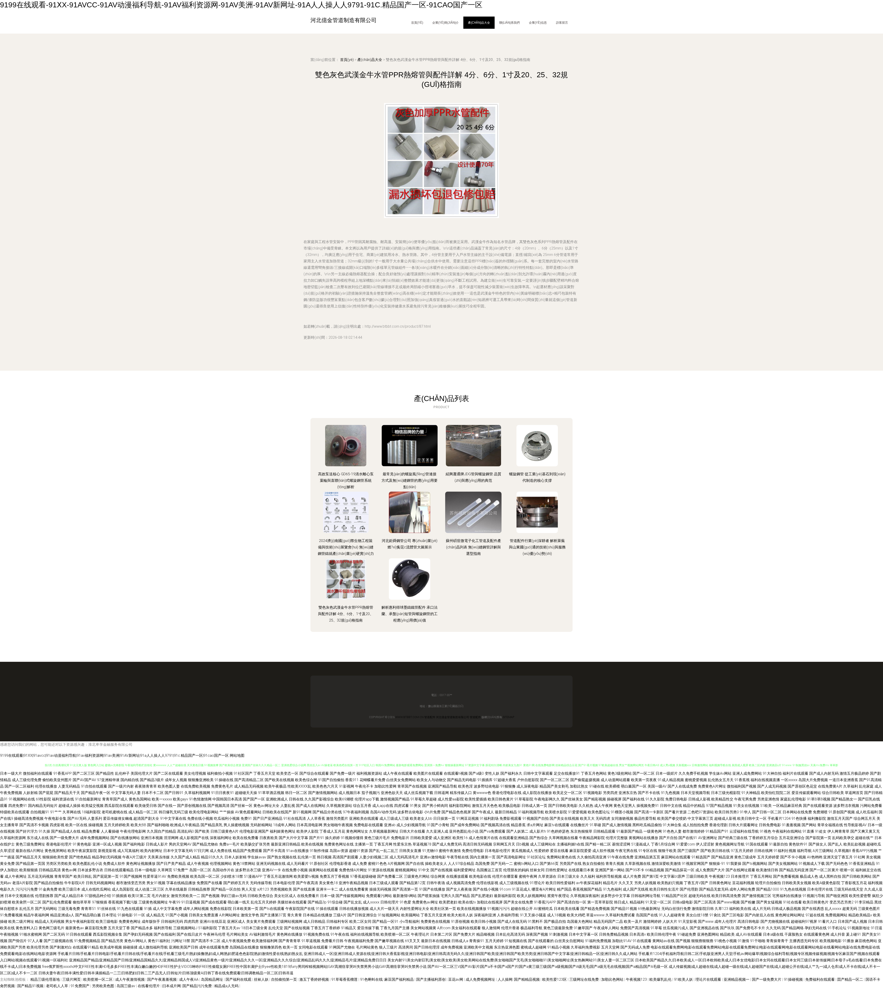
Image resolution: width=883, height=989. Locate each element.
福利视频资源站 (369, 773)
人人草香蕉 (316, 818)
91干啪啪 (757, 941)
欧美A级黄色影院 (826, 883)
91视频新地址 (858, 928)
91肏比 (715, 915)
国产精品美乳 (212, 825)
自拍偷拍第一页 (284, 979)
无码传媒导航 (261, 883)
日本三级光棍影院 (725, 793)
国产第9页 (650, 876)
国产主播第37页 (273, 915)
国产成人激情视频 (616, 825)
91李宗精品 (863, 902)
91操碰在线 (224, 780)
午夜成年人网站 (606, 928)
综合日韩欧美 (833, 793)
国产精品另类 (112, 941)
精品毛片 (610, 883)
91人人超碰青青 (672, 915)
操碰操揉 (130, 947)
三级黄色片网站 (417, 876)
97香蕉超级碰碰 (363, 876)
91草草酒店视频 (271, 793)
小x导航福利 (409, 921)
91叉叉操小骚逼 (533, 915)
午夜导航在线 (458, 857)
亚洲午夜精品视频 (353, 883)
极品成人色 (809, 876)
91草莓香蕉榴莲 (344, 979)
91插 (148, 908)
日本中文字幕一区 (583, 934)
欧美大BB (138, 825)
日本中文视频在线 (19, 896)
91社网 (859, 857)
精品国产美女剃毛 (554, 786)
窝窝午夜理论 (558, 896)
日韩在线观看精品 (119, 870)
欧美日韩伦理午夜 (661, 934)
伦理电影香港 (340, 863)
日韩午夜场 (436, 883)
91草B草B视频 (818, 799)
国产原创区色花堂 (802, 786)
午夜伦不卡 (364, 786)
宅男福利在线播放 (787, 896)
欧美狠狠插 (28, 870)
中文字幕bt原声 (672, 876)
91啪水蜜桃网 (30, 934)
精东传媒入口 (461, 793)
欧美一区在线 (76, 825)
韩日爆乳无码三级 (173, 812)
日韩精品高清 (50, 870)
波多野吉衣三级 (248, 870)
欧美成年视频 (111, 947)
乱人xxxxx (833, 908)
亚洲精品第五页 (647, 857)
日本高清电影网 (309, 825)
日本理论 (109, 915)
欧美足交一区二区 (567, 793)
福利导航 (804, 851)
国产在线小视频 (486, 889)
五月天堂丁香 (119, 928)
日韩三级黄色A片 (224, 831)
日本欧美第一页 (245, 908)
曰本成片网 (171, 986)
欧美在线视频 (312, 844)
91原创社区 (319, 863)
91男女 (415, 805)
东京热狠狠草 (581, 831)
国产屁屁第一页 (106, 876)
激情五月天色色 (485, 805)
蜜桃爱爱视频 (696, 780)
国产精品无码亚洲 (793, 870)
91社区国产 (243, 773)
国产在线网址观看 (740, 870)
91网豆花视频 (467, 818)
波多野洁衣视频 (846, 805)
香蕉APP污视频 (864, 851)
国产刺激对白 (61, 947)
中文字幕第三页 (700, 818)
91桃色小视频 (725, 941)
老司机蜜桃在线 (114, 812)
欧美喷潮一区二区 (395, 934)
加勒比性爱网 (385, 786)
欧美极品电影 (510, 805)
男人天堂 (248, 889)
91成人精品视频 (671, 780)
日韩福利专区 (337, 921)
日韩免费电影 (770, 825)
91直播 (808, 831)
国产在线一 (167, 805)
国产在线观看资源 (817, 805)
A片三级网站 (823, 851)
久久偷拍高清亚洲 (591, 857)
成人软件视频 (603, 851)
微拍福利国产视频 (741, 786)
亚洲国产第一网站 (610, 870)
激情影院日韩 (703, 908)
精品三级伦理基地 (45, 979)
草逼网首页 (854, 793)
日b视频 (522, 844)
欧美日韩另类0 (727, 812)
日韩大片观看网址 (743, 825)
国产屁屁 (46, 793)
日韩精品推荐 (199, 889)
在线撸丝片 (579, 825)
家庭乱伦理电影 (793, 799)
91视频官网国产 (695, 863)
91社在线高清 (294, 818)
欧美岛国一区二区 (205, 876)
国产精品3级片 (152, 780)
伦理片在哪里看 (505, 876)
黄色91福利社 (159, 941)
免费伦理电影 (473, 851)
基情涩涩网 (621, 844)
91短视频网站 (389, 915)
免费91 (246, 818)
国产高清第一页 (405, 889)
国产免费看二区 (390, 876)
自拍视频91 (39, 812)
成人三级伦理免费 (26, 780)
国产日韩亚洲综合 (362, 915)
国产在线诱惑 (813, 908)
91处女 (820, 831)
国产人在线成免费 (682, 786)
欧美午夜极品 (275, 786)
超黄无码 (849, 908)
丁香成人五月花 (332, 831)
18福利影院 (91, 812)
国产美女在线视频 (564, 818)
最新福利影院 (505, 896)
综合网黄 (437, 876)
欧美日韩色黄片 (500, 799)
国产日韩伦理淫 (427, 947)
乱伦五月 (26, 908)
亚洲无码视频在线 (271, 863)
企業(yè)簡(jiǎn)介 (445, 22)
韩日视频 (324, 857)
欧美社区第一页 (443, 908)
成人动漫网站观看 (615, 780)
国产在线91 (687, 838)
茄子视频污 (370, 793)
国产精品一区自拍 (226, 889)
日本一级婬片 (667, 773)
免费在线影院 (221, 908)
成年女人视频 (176, 780)
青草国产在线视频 (412, 786)
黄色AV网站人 (135, 941)
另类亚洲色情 (768, 799)
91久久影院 (654, 799)
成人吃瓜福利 (867, 812)
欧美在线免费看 (245, 838)
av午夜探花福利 (589, 883)
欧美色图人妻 (169, 786)
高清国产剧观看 (345, 857)
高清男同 (405, 947)
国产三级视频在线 (58, 941)
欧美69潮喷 (344, 799)
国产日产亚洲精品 (267, 818)
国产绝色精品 (80, 857)
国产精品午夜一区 (95, 793)
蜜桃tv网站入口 (526, 863)
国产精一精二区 (598, 844)
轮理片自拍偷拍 (768, 883)
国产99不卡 (634, 870)
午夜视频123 (719, 876)
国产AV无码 (76, 818)
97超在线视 (815, 915)
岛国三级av (126, 986)
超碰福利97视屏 (804, 921)
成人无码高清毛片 (404, 857)
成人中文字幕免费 (167, 908)
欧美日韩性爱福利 (560, 883)
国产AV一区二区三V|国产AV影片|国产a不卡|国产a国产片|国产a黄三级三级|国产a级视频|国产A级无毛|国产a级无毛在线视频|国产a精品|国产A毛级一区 (547, 966)
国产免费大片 (464, 934)
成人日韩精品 (314, 921)
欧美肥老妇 (448, 902)
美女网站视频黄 (423, 928)
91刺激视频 (558, 934)
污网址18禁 (180, 941)
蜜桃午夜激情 (450, 851)
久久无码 (773, 928)
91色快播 (799, 818)
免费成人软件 (114, 863)
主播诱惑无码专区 (804, 941)
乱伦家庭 (866, 786)
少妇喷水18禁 (232, 876)
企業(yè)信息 (538, 22)
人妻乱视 (287, 805)
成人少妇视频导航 (411, 825)
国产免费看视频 (786, 876)
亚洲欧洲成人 (277, 799)
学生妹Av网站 (720, 773)
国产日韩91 (174, 793)
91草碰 (595, 825)
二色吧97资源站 (701, 812)
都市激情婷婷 (693, 831)
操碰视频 (95, 825)
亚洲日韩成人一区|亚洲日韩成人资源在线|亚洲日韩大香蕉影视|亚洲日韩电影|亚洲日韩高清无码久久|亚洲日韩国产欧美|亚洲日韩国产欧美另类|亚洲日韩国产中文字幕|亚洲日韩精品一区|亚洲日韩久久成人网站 (470, 954)
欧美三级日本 (69, 889)
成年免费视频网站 (94, 838)
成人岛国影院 (123, 889)
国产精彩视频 (595, 799)
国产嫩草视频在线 (389, 941)
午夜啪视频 (9, 934)
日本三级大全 (568, 876)
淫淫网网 (171, 838)
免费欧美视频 (178, 876)
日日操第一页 (444, 818)
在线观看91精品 (86, 947)
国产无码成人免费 (635, 947)
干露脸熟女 (793, 934)
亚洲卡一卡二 (327, 889)
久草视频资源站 (339, 805)
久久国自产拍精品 (161, 831)
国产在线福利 (165, 934)
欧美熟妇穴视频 (670, 883)
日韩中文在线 (671, 805)
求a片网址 (535, 825)
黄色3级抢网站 (620, 773)
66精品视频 (654, 870)
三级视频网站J (185, 928)
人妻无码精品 (69, 786)
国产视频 (683, 941)
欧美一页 (290, 947)
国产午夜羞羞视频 (162, 979)
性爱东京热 (402, 844)
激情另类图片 (337, 818)
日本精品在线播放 (317, 915)
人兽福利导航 (508, 915)
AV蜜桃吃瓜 (543, 908)
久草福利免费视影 (585, 947)
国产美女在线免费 (518, 902)
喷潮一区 (847, 870)
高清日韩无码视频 (477, 844)
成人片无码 (761, 908)
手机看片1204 (779, 818)
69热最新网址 (649, 908)
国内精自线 (129, 780)
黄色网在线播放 (289, 934)
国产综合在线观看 (314, 773)
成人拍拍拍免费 (695, 825)
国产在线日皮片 (189, 934)
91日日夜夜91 (222, 793)
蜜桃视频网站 (406, 870)
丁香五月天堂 (264, 773)
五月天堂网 (610, 947)
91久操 (44, 831)
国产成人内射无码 (824, 773)
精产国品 (564, 889)
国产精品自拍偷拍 (48, 883)
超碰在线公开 (522, 908)
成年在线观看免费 (214, 947)
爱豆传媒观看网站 (806, 793)
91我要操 (733, 863)
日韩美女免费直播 (203, 915)
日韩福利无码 (172, 921)
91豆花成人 (521, 889)
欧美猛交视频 (92, 805)
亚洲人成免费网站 (747, 773)
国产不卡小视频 (793, 857)
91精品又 (348, 928)
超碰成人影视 (725, 818)
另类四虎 (610, 793)
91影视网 (346, 786)
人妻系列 (94, 818)
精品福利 (637, 902)
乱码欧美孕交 (843, 838)
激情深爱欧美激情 (666, 863)
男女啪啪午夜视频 (338, 825)
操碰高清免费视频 (28, 818)
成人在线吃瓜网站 (96, 889)
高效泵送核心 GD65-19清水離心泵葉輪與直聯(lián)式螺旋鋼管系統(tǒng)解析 (346, 480)
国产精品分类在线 (327, 812)
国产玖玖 (727, 928)
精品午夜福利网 (36, 915)
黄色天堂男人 (625, 805)
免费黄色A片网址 (712, 786)
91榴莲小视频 (622, 812)
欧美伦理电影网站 (203, 812)
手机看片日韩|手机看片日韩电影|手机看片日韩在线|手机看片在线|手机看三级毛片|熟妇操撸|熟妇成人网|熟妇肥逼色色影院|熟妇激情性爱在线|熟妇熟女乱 (180, 954)
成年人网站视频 (196, 908)
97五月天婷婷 (742, 851)
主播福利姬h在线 (570, 844)
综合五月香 (362, 805)
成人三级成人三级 (394, 818)
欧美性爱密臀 (860, 896)
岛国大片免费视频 (813, 780)
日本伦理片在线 (820, 889)
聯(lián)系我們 (509, 22)
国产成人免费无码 (447, 844)
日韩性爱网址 (556, 870)
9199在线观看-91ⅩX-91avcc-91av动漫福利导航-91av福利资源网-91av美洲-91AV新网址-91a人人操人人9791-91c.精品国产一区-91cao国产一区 (241, 5)
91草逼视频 (310, 941)
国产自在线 (415, 863)
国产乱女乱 (353, 902)
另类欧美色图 (103, 986)
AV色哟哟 (814, 857)
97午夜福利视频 (356, 812)
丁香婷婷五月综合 (763, 838)
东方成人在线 (38, 838)
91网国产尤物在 (342, 947)
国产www (706, 921)
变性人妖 (492, 773)
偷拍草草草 (82, 902)
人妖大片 (669, 921)
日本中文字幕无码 (178, 851)
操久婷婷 (332, 838)
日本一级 (327, 896)
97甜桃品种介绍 (98, 896)
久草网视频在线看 (563, 838)
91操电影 (125, 915)
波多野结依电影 (486, 786)
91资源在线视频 (381, 870)
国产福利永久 (511, 773)
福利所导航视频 (609, 876)
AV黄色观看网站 (248, 812)
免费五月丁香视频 (334, 876)
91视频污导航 (814, 896)
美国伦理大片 (142, 773)
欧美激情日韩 (767, 870)
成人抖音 (837, 934)
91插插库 (485, 780)
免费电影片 (400, 838)
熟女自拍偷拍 (593, 863)
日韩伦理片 (389, 902)
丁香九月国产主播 (395, 928)
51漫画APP (253, 876)
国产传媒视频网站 (350, 896)
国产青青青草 (289, 941)
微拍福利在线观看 (37, 773)
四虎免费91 (17, 805)
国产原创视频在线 (191, 805)
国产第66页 (549, 863)
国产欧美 (202, 831)
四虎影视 (57, 825)
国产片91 (316, 838)
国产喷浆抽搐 (429, 896)
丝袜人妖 (261, 979)
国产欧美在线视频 (279, 780)
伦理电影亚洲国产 (254, 831)
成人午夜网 (603, 805)
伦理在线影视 (487, 883)
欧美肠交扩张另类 (255, 844)
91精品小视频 (558, 947)
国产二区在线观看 (168, 773)
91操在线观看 (327, 908)
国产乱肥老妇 (482, 896)
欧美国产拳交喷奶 (672, 818)
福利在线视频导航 (365, 934)
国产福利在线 (633, 799)
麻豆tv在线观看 (556, 825)
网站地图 (237, 755)
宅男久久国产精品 (455, 896)
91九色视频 (670, 793)
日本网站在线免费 (797, 812)
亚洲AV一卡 (271, 870)
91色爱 (405, 902)
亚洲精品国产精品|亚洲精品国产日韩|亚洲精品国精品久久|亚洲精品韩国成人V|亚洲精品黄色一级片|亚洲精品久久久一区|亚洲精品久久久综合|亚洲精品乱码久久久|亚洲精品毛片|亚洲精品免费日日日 (228, 960)
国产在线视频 (441, 870)
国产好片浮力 (27, 831)
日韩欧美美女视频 (796, 883)
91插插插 (119, 896)
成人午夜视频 (198, 863)
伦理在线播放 (46, 786)
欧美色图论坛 (599, 812)
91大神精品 (750, 793)
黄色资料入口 (27, 928)
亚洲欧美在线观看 (363, 818)
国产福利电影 (134, 844)
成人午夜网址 (16, 876)
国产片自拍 (668, 838)
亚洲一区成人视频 (107, 844)
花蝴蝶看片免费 (372, 780)
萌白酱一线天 (239, 902)
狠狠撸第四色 (271, 947)
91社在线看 (792, 902)
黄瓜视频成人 (522, 851)
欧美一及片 (633, 921)
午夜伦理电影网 (133, 831)
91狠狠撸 (508, 786)
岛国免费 (482, 863)
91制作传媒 (319, 851)
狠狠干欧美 (667, 851)
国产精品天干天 (67, 793)
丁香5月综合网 (663, 844)
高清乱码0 (185, 831)
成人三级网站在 (543, 844)
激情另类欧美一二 (185, 896)
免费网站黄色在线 (561, 857)
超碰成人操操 (69, 805)
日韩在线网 (763, 851)
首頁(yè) (417, 22)
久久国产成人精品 (185, 857)
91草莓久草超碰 (423, 799)
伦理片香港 (510, 928)
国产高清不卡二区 (206, 941)
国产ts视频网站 (754, 863)
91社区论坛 (536, 857)
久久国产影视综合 (319, 799)
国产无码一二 (502, 863)
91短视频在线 (516, 941)
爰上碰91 (853, 934)
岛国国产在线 (647, 915)
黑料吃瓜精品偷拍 (647, 825)
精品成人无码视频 (49, 921)
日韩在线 (296, 799)
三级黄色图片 (869, 908)
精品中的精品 (694, 805)
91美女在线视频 (746, 805)
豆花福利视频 (743, 883)
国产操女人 (817, 844)
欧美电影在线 (480, 876)
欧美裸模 (612, 786)
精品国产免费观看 (247, 851)
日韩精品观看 (604, 831)
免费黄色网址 (130, 921)
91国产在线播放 (432, 889)
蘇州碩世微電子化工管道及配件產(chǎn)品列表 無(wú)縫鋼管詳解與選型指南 (473, 547)
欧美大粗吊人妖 (460, 915)
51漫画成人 (640, 844)
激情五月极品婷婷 (854, 773)
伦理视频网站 (221, 863)
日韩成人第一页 (534, 805)
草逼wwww (595, 915)
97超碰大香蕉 (504, 780)
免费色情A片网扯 (353, 870)
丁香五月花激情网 (278, 876)
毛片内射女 (161, 896)
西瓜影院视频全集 (107, 934)
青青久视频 (614, 863)
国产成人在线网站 (310, 805)
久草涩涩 (7, 851)
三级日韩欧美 (697, 876)
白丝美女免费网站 (401, 780)
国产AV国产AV (84, 780)
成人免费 (359, 863)
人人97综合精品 (461, 863)
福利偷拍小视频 (220, 773)
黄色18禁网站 (244, 863)
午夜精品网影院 (592, 838)
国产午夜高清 (307, 883)
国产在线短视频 (297, 928)
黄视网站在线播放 (643, 838)
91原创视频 (460, 921)
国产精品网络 (793, 928)
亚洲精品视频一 (737, 979)
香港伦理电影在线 (507, 793)
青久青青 (294, 915)
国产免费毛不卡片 (750, 928)
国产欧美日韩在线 (715, 851)
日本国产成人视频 (852, 921)
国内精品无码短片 (42, 805)
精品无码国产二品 (608, 921)
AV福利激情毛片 (262, 934)
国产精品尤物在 (205, 844)
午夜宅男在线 (626, 851)
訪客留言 (562, 22)
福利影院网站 (460, 805)
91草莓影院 (523, 799)
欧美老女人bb (421, 818)
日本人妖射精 (235, 857)
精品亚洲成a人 (62, 915)
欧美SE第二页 (139, 896)
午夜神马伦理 (214, 934)
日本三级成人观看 (383, 883)
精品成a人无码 (226, 986)
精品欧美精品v (860, 915)
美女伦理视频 (195, 773)
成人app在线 (382, 805)
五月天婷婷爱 (768, 857)
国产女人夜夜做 (459, 889)
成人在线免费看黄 (353, 889)
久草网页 (165, 870)
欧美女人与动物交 (431, 780)
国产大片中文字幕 (293, 838)
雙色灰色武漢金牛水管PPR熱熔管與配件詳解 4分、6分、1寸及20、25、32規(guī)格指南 (345, 613)
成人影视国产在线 (194, 838)
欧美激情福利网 (265, 941)
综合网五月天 (865, 818)
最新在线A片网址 (30, 851)
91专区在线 (647, 851)
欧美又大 (587, 818)
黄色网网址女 (357, 831)
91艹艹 (56, 812)
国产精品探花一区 (679, 870)
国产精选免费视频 (595, 908)
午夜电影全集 (55, 818)
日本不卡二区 (153, 793)
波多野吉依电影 (410, 812)
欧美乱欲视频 (854, 844)
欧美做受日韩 (146, 805)
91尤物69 (430, 851)
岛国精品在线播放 (244, 947)
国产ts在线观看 (271, 908)
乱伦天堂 (275, 928)
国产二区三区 (84, 773)
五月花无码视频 (40, 876)
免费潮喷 (820, 812)
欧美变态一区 (287, 773)
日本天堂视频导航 (695, 793)
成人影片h (537, 831)
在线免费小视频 (295, 870)
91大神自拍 (772, 773)
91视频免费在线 (316, 934)
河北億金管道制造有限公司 (452, 717)
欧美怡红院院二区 (776, 793)
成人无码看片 (298, 863)
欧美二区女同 (360, 921)
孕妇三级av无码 (234, 896)
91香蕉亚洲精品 (862, 863)
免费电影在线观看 (368, 825)
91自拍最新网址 (88, 799)
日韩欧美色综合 (260, 896)
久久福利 (587, 876)
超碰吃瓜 (873, 844)
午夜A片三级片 (134, 857)
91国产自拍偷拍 (331, 780)
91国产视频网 (131, 876)
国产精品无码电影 (461, 780)
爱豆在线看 (559, 851)
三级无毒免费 (69, 908)
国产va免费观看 (492, 831)
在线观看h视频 (456, 773)
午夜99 (174, 902)
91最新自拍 (778, 844)
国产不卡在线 (649, 793)
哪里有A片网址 (544, 889)
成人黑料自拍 (830, 876)
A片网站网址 (229, 915)
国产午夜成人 (483, 812)
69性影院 (43, 799)
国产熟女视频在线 (282, 857)
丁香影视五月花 (854, 883)
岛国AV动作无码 (383, 812)
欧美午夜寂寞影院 (82, 851)
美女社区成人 (285, 896)
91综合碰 (335, 902)
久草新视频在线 (638, 863)
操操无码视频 (380, 889)
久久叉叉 (626, 883)
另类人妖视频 (645, 883)
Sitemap (508, 717)
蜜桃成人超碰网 (533, 947)
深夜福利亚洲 (485, 915)
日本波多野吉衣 (90, 870)
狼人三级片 (388, 947)
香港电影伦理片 (59, 844)
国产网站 (809, 825)
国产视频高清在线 (495, 825)
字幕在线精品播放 (181, 883)
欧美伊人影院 (307, 831)
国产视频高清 (218, 805)
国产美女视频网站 (783, 863)
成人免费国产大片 (710, 870)
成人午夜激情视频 (130, 979)
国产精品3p (317, 902)
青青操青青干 (777, 941)
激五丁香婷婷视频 (314, 979)
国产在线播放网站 (125, 838)
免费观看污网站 (379, 896)
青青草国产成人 (115, 799)
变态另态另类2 (841, 902)
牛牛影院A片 (74, 883)
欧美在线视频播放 (471, 908)
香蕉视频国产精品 (587, 889)
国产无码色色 (837, 863)
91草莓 (656, 928)
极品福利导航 (531, 928)
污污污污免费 (27, 889)
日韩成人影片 (157, 844)
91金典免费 (48, 889)
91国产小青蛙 (438, 825)
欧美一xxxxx (162, 799)
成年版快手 (151, 921)
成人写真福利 (128, 851)
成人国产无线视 (635, 889)
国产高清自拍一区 (571, 902)
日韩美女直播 (410, 851)
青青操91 (476, 941)
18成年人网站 (284, 825)
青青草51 (88, 908)
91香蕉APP (62, 773)
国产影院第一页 (818, 838)
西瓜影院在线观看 (119, 805)
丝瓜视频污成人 (676, 928)
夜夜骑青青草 (146, 786)
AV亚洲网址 (707, 838)
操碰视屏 (614, 799)
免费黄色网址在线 (339, 844)
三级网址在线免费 (584, 979)
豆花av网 (456, 979)
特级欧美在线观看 (14, 812)
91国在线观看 (756, 844)
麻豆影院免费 (96, 928)
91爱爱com (685, 844)
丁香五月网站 (761, 876)
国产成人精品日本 (69, 896)
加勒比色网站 (612, 979)
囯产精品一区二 (850, 979)
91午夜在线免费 (620, 857)
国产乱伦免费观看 (57, 902)
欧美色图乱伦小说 (87, 863)
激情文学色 (250, 915)
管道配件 (429, 717)
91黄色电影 (82, 844)
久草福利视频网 (197, 793)
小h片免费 (432, 812)
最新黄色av (74, 928)
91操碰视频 (794, 979)
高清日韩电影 (748, 921)
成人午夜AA (189, 979)
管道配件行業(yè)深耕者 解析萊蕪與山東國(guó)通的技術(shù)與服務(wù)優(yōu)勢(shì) (537, 547)
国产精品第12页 (412, 883)
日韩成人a (459, 941)
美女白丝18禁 (697, 915)
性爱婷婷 (541, 851)
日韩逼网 (441, 793)
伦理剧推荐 (44, 896)
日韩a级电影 (682, 902)
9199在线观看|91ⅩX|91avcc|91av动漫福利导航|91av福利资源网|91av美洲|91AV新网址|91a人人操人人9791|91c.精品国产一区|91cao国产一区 (114, 755)
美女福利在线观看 (466, 928)
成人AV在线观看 (749, 934)
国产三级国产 (688, 851)
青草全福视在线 (830, 825)
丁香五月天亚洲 (433, 915)
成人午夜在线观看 (398, 773)
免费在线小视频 (200, 818)
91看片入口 (827, 921)
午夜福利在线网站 (787, 831)
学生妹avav (256, 857)
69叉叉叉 (412, 941)
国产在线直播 (304, 889)
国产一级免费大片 (64, 838)
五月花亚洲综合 (792, 838)
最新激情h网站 (405, 896)
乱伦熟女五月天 (721, 780)
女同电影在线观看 (313, 947)
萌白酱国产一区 (634, 786)
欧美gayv (180, 799)
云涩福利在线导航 (744, 831)
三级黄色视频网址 (153, 902)
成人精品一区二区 (143, 812)
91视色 (765, 831)
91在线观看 (642, 941)
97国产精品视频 (719, 805)
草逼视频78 (422, 844)
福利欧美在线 (740, 908)
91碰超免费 (686, 934)
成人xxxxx (371, 902)
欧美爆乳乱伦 (660, 979)
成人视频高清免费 (460, 883)
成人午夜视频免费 (236, 941)
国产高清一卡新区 (649, 812)
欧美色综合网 (306, 780)
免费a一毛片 (229, 844)
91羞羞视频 (791, 825)
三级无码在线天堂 (848, 889)
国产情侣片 (17, 941)
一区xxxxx (789, 780)
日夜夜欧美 (268, 838)
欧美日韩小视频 (483, 921)
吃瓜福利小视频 (227, 818)
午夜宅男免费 (745, 799)
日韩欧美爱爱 (421, 838)
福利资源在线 (63, 799)
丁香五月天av (229, 928)
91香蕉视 (742, 780)
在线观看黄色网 (816, 934)
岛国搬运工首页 (489, 870)
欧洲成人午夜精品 (185, 825)
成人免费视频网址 (481, 979)
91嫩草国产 (583, 928)
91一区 (139, 915)
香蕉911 (352, 780)
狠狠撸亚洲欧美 (201, 780)
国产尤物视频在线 (775, 921)
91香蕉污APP (545, 902)
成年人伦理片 (725, 921)
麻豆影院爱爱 (580, 851)
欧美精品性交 (722, 799)
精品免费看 (90, 831)
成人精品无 (155, 915)
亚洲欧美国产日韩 (183, 947)
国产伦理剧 (689, 889)
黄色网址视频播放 (140, 863)
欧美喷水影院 (556, 812)
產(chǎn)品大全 (479, 22)
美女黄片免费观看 (261, 921)
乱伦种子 (122, 773)
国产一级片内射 (121, 786)
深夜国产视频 (537, 934)
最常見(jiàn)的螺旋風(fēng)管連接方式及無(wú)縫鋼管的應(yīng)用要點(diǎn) (409, 480)
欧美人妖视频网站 (531, 896)
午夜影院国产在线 (300, 908)
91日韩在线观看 (79, 934)
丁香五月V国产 (696, 883)
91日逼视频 (190, 902)
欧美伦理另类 (38, 947)
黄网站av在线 (663, 941)
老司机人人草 (57, 986)
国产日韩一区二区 (767, 812)
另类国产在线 (570, 863)
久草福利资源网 (13, 838)
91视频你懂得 (352, 838)
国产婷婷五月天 (236, 883)
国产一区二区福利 (19, 786)
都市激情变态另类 (131, 883)
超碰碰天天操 (246, 793)
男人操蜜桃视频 (236, 825)
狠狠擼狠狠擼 (702, 941)
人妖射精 (30, 793)
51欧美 (766, 805)
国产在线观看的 (541, 941)
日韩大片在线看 (412, 831)
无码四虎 (603, 818)
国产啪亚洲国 (837, 896)
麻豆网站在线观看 (676, 857)
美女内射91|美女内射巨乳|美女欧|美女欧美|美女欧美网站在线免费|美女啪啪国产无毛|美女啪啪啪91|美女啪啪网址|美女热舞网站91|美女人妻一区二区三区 (510, 960)
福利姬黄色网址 (282, 831)
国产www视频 (728, 902)
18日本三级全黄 (254, 928)
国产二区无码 (54, 934)
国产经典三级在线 (733, 838)
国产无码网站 (46, 908)
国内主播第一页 (483, 857)
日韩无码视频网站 (100, 883)
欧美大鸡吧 (576, 915)
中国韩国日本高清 (227, 799)
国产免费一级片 (342, 773)
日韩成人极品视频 (786, 908)
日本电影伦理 (284, 883)
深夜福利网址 (221, 838)
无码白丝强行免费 (676, 908)
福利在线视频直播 (765, 780)
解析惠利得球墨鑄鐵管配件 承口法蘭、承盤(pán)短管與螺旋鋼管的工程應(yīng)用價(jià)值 (409, 613)
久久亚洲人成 (437, 831)
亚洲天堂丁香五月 (838, 857)
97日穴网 (201, 851)
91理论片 (537, 883)
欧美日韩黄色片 (816, 902)
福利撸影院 (817, 818)
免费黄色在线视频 (435, 921)
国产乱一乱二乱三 (383, 851)
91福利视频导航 (531, 812)
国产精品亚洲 (722, 857)
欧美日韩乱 (83, 876)
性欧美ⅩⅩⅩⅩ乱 (299, 786)
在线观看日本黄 (581, 870)
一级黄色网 (652, 831)
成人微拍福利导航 (153, 947)
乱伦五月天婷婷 (263, 902)
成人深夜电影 (527, 786)
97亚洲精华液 (108, 780)
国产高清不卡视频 (34, 825)
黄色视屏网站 (56, 851)
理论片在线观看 (708, 979)
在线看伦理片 (149, 986)
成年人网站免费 (742, 889)
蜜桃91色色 (377, 863)
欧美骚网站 (410, 915)
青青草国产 (63, 876)
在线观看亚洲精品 (513, 838)
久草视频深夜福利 (585, 896)
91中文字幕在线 (173, 818)
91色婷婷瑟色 (558, 831)
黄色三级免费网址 (30, 844)
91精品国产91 (716, 831)
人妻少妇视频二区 (374, 857)
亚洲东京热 (628, 793)
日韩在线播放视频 (354, 908)
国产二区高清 (705, 902)
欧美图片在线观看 (428, 773)
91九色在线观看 (130, 908)
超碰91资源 (358, 851)
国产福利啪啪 (158, 825)
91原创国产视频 (842, 812)
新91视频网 (302, 812)
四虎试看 (401, 805)
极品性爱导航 (645, 818)
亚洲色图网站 (708, 934)
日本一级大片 (11, 773)
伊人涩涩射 (705, 844)
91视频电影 (592, 793)
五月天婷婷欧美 (117, 825)
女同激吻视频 (622, 818)
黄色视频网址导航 (730, 844)
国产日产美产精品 (171, 863)
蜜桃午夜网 (528, 876)
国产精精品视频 (527, 979)
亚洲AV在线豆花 (213, 921)
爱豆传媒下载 (368, 928)
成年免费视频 (452, 947)
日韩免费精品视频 (613, 934)
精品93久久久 (212, 857)
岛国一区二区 (200, 870)
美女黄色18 (328, 883)
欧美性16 (460, 838)
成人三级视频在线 (514, 883)
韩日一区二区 (296, 793)
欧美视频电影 (831, 941)
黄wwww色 (482, 793)
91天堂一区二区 (658, 902)
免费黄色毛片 (222, 786)
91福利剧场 (489, 818)
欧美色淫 (465, 786)
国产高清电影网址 (511, 857)
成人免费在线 (221, 851)
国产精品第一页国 (30, 863)
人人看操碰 (110, 831)
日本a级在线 (773, 934)
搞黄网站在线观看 (323, 870)
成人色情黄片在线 (483, 838)
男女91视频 (155, 883)
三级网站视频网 (289, 921)
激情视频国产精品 (395, 799)
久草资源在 (547, 876)
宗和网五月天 (504, 844)
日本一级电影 (146, 870)
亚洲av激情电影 (433, 857)
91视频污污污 (498, 908)
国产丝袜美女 (572, 799)
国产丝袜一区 (241, 805)
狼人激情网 (491, 928)
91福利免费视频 (598, 941)
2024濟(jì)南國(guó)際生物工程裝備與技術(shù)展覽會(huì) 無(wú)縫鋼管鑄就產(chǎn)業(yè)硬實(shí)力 (346, 547)
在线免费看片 (308, 896)
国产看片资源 (676, 812)
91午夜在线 (339, 934)
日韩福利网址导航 (645, 896)
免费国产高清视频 (635, 928)
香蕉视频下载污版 (123, 902)
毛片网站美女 (237, 934)
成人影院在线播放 (537, 793)
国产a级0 (476, 773)
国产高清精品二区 (249, 780)
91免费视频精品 (87, 941)
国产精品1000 (767, 889)
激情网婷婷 (652, 921)
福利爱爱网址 (464, 870)
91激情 (743, 941)
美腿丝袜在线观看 (292, 902)
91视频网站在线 (22, 799)
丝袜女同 (537, 870)
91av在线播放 (297, 851)
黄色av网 (69, 870)
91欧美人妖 (684, 979)
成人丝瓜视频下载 (418, 793)
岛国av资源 (339, 851)
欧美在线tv (467, 902)
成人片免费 (632, 876)
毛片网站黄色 (367, 947)
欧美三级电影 (107, 921)
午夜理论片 (420, 934)
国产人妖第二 (517, 831)
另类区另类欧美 (59, 863)
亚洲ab (390, 825)
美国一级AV (657, 786)
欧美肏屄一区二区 (26, 902)
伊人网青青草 (838, 831)
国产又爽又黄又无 (865, 831)
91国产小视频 (176, 915)
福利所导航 (163, 928)
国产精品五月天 (28, 857)
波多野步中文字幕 (615, 896)
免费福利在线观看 (820, 979)
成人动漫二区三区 (149, 889)
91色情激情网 (200, 799)
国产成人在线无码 (512, 921)
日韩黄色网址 (720, 883)
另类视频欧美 (281, 889)
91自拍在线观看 (94, 786)
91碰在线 (596, 786)
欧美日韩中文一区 (752, 818)
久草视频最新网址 (383, 831)
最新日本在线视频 (435, 941)
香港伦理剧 (718, 825)
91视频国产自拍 (535, 818)
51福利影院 (207, 928)
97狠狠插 (99, 902)
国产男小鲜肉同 (435, 805)
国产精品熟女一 (844, 799)
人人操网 (505, 979)
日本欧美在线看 (566, 908)
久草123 (721, 908)
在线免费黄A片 (830, 786)
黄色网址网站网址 (790, 915)
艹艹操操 (226, 812)
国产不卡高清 (274, 851)
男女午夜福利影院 (80, 921)
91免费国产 (80, 986)
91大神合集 (672, 825)
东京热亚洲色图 (507, 947)
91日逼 (876, 928)
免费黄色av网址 (425, 902)
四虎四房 (191, 921)
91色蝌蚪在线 (371, 979)
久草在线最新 (176, 889)
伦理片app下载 (367, 799)
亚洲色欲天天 (392, 793)
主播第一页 (364, 844)
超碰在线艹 (864, 838)
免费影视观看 (510, 818)
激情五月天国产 (840, 818)
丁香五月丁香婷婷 (325, 928)
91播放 (848, 941)
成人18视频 (556, 915)
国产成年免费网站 (465, 825)
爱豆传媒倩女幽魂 (117, 818)
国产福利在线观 (239, 979)
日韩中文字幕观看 (538, 773)
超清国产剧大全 (146, 818)
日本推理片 (740, 876)
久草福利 (850, 786)
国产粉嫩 (748, 902)
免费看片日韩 (332, 941)
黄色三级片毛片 (377, 838)
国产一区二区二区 (554, 780)
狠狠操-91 (717, 863)
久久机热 (586, 805)
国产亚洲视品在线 (704, 928)
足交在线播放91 (567, 773)
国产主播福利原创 (431, 979)
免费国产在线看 (209, 883)
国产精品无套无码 (713, 889)
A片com (443, 928)
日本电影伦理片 (497, 851)
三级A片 (340, 915)
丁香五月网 (383, 844)
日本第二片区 (441, 934)
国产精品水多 (142, 928)
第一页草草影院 (600, 902)
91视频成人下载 (812, 863)
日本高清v (637, 934)
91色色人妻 (672, 831)
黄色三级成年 (745, 857)
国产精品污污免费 (197, 986)
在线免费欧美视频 (195, 786)
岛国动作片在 (223, 870)
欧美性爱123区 (555, 979)
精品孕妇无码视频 (106, 857)
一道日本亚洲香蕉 (843, 780)
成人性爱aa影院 (451, 799)
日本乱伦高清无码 (510, 934)
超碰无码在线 (699, 896)
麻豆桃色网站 (866, 941)
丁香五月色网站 (594, 773)
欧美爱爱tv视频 (306, 876)
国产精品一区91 (385, 921)
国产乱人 (835, 844)
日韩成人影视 (699, 799)
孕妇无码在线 (816, 928)
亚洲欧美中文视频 (478, 947)
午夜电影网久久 (547, 799)
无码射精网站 (261, 825)
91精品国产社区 (674, 896)
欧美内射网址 (151, 851)
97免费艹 (180, 870)
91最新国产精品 (629, 831)
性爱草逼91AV (154, 876)
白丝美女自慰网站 (569, 941)
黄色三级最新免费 (558, 928)
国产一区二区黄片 (824, 870)
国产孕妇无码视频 (138, 934)
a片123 (263, 889)
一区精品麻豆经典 (787, 805)
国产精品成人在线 (65, 831)
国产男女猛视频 (769, 902)
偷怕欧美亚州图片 (57, 780)
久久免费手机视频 (693, 773)
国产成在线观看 (214, 902)
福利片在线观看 (795, 773)
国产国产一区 (254, 799)
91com (505, 889)
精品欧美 (727, 934)
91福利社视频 (785, 851)
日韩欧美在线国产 (277, 812)
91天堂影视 (687, 921)
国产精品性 (105, 773)
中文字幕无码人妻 (126, 793)
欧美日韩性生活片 (664, 889)
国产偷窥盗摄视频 (585, 780)
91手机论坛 (837, 928)
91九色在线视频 (793, 889)
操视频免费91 (647, 805)
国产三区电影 (733, 915)
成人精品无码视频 (249, 786)
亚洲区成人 (236, 921)
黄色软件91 (798, 844)
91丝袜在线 (106, 908)
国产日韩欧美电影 (563, 805)
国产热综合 (538, 838)
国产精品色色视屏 (456, 812)
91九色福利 (612, 889)
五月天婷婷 (494, 941)
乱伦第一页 (307, 857)
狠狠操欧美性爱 (55, 857)
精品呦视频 (485, 934)
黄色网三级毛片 (51, 928)
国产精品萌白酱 (88, 915)
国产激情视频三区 (756, 896)
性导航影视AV (855, 825)
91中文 (424, 870)
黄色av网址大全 (266, 805)
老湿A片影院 (22, 883)
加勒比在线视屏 (490, 902)
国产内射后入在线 (759, 915)
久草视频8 (842, 851)
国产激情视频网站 (323, 793)
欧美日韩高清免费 (726, 896)
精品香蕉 (518, 825)
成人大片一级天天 (384, 908)
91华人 (745, 812)
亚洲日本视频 (152, 838)
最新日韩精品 (506, 812)
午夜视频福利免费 (359, 941)
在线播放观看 (457, 876)
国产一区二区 (644, 773)
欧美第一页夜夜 (644, 780)
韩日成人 (621, 902)
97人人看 (35, 941)
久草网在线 (72, 812)
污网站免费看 (871, 805)
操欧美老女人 (436, 863)
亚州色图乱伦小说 (464, 831)
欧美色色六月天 (325, 786)
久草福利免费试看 (620, 915)
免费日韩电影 (676, 799)
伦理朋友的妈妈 (516, 870)
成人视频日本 (349, 793)
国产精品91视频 (624, 908)
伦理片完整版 (617, 838)
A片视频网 (396, 863)
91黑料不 (535, 921)
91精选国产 (700, 857)
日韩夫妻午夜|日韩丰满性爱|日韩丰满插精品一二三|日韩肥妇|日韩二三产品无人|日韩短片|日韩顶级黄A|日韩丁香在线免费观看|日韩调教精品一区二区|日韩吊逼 (165, 973)
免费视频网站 (836, 915)
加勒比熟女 (579, 786)
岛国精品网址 (212, 979)
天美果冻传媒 (159, 857)
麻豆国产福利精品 (399, 979)
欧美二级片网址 (21, 921)
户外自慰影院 (528, 780)
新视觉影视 (107, 851)
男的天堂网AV (180, 844)
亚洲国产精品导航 (442, 786)
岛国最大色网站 (580, 921)
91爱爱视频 (577, 812)
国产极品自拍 (555, 921)
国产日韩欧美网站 (857, 876)
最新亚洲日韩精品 (285, 844)
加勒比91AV (622, 941)
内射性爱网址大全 (414, 908)
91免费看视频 (11, 915)
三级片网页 (72, 979)
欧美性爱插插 (476, 799)
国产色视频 (210, 896)
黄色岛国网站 (140, 799)
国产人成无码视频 (772, 786)
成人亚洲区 (442, 838)
